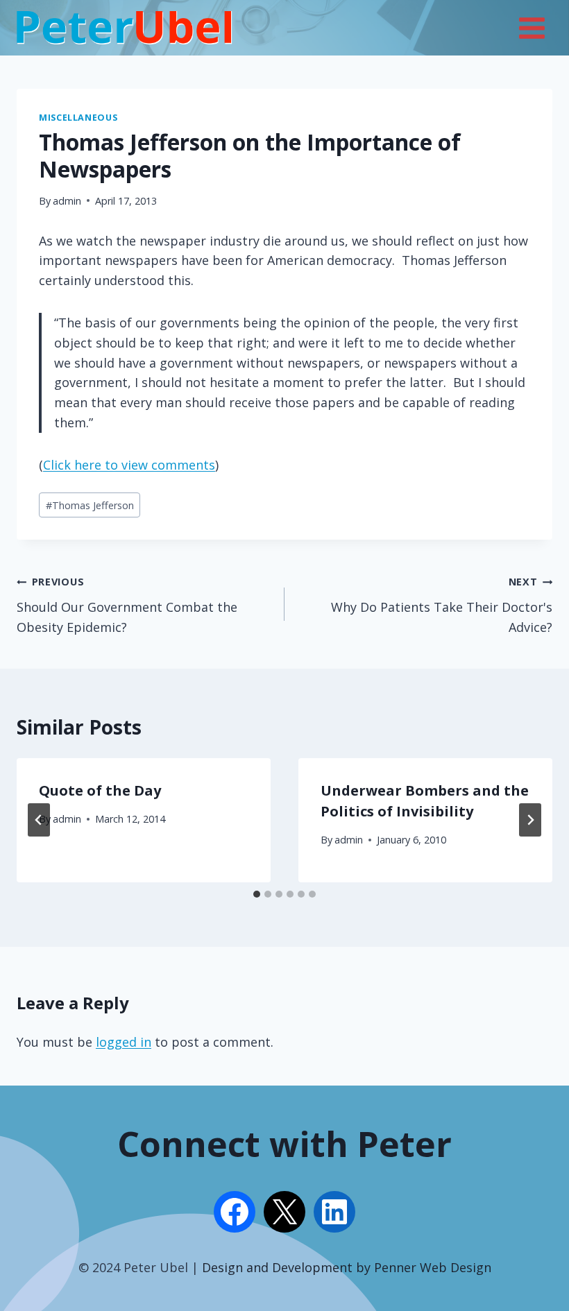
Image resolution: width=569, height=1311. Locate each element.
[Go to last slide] (39, 820)
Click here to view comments (129, 464)
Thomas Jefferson (90, 505)
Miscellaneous (78, 117)
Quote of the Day (100, 790)
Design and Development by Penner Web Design (346, 1267)
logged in (123, 1042)
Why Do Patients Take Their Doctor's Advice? (441, 605)
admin (67, 200)
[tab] (256, 894)
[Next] (530, 820)
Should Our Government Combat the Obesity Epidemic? (127, 605)
